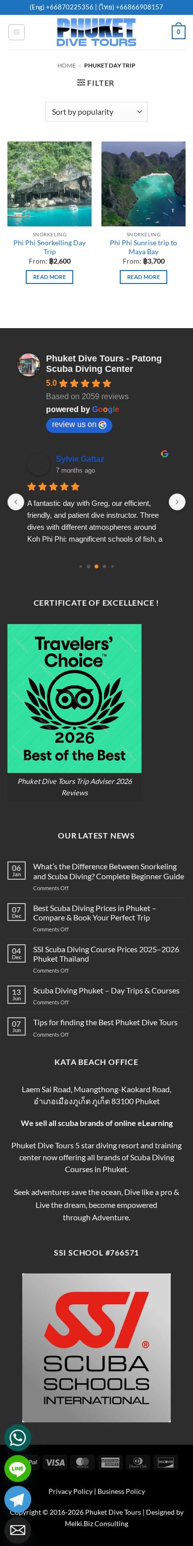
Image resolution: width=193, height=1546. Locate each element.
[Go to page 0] (80, 566)
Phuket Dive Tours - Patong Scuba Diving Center (104, 363)
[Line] (17, 1468)
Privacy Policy (70, 1491)
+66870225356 (70, 7)
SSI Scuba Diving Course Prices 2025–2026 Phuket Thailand (106, 953)
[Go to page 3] (104, 566)
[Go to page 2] (96, 567)
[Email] (17, 1530)
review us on (74, 424)
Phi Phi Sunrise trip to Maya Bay (143, 247)
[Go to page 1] (89, 566)
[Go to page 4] (112, 566)
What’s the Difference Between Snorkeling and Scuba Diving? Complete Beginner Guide (108, 870)
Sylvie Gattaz (80, 459)
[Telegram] (17, 1499)
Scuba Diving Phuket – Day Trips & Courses (106, 990)
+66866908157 (138, 7)
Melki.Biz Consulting (96, 1523)
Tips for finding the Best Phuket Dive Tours (105, 1022)
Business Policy (121, 1491)
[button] (16, 32)
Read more (49, 277)
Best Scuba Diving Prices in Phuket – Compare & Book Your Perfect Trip (94, 912)
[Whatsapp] (17, 1437)
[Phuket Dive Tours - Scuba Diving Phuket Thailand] (96, 32)
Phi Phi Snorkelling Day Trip (49, 247)
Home (66, 65)
